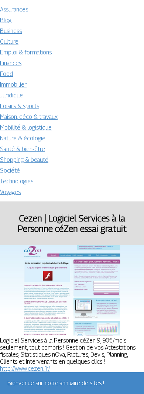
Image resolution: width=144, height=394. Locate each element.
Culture (9, 41)
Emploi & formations (26, 52)
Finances (10, 63)
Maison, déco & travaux (29, 116)
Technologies (16, 181)
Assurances (14, 9)
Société (10, 170)
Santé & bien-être (22, 149)
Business (11, 30)
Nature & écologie (22, 138)
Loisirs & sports (19, 106)
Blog (5, 20)
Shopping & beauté (24, 159)
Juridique (11, 95)
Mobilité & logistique (26, 127)
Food (6, 73)
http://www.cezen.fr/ (25, 368)
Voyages (10, 192)
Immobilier (13, 84)
